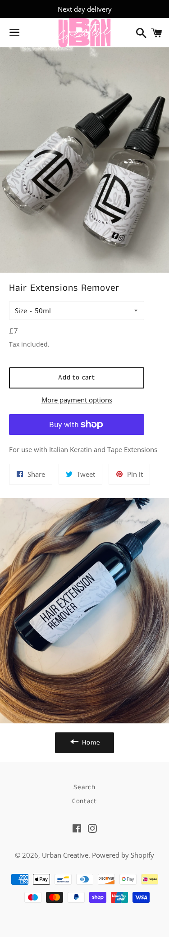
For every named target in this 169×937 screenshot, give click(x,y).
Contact (84, 801)
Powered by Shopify (123, 854)
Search (84, 787)
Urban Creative (65, 854)
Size (21, 310)
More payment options (76, 399)
